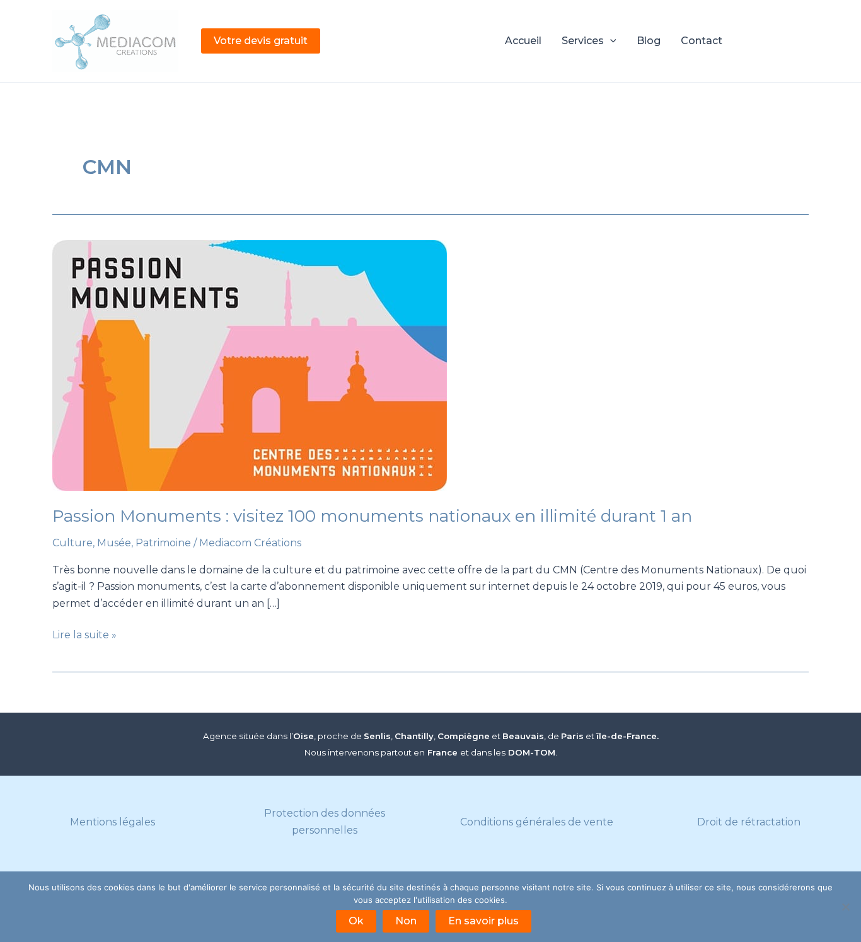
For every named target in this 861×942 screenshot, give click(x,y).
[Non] (845, 906)
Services (583, 41)
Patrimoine (163, 543)
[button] (260, 41)
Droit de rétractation (748, 822)
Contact (701, 41)
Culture (72, 543)
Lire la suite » (84, 635)
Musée (114, 543)
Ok (356, 921)
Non (406, 921)
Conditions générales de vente (536, 822)
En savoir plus (483, 921)
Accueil (523, 41)
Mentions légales (112, 822)
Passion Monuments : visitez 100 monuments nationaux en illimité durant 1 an (372, 516)
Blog (649, 41)
